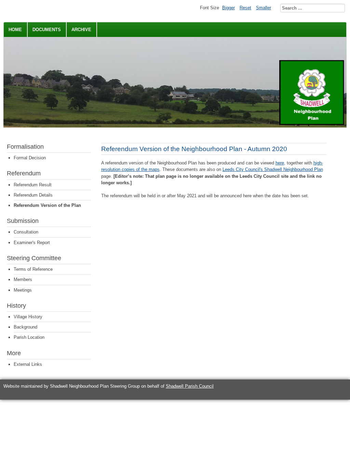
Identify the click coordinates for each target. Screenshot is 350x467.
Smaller (263, 7)
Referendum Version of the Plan (47, 205)
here (279, 162)
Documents (46, 29)
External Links (28, 364)
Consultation (26, 232)
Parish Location (29, 337)
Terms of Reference (33, 269)
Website (11, 386)
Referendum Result (33, 184)
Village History (28, 316)
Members (23, 279)
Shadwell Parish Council (190, 386)
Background (25, 327)
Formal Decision (30, 157)
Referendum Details (33, 195)
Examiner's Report (32, 242)
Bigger (228, 7)
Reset (245, 7)
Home (15, 29)
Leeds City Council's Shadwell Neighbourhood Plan (273, 169)
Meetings (23, 290)
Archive (81, 29)
